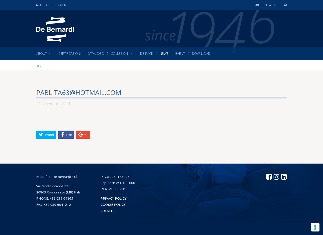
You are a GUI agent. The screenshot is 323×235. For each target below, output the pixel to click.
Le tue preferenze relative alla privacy (180, 229)
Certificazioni (69, 53)
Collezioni (120, 53)
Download (201, 53)
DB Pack (146, 53)
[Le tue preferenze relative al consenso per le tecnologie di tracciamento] (315, 227)
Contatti (268, 5)
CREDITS (107, 210)
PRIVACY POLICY (114, 198)
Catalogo (95, 53)
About (41, 53)
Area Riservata (52, 5)
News (164, 53)
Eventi (180, 53)
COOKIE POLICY (113, 204)
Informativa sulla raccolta (119, 229)
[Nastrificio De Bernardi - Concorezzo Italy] (55, 39)
